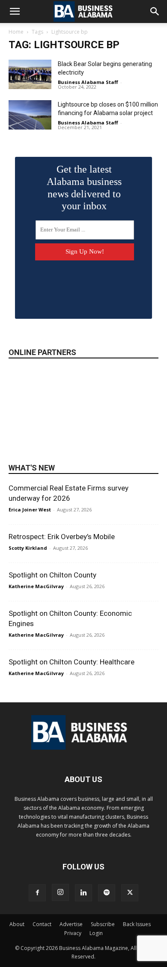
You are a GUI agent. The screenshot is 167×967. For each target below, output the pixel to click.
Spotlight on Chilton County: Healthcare (71, 662)
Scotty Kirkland (28, 548)
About (16, 924)
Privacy (72, 933)
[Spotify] (106, 892)
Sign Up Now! (85, 251)
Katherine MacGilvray (36, 586)
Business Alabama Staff (88, 82)
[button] (14, 11)
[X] (129, 892)
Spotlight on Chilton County (52, 575)
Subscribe (103, 924)
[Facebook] (37, 892)
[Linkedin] (83, 892)
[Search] (155, 11)
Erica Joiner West (30, 509)
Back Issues (137, 924)
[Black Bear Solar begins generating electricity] (30, 74)
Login (96, 933)
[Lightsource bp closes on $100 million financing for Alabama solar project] (30, 115)
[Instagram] (60, 892)
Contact (42, 924)
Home (16, 31)
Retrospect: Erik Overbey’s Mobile (62, 536)
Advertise (71, 924)
